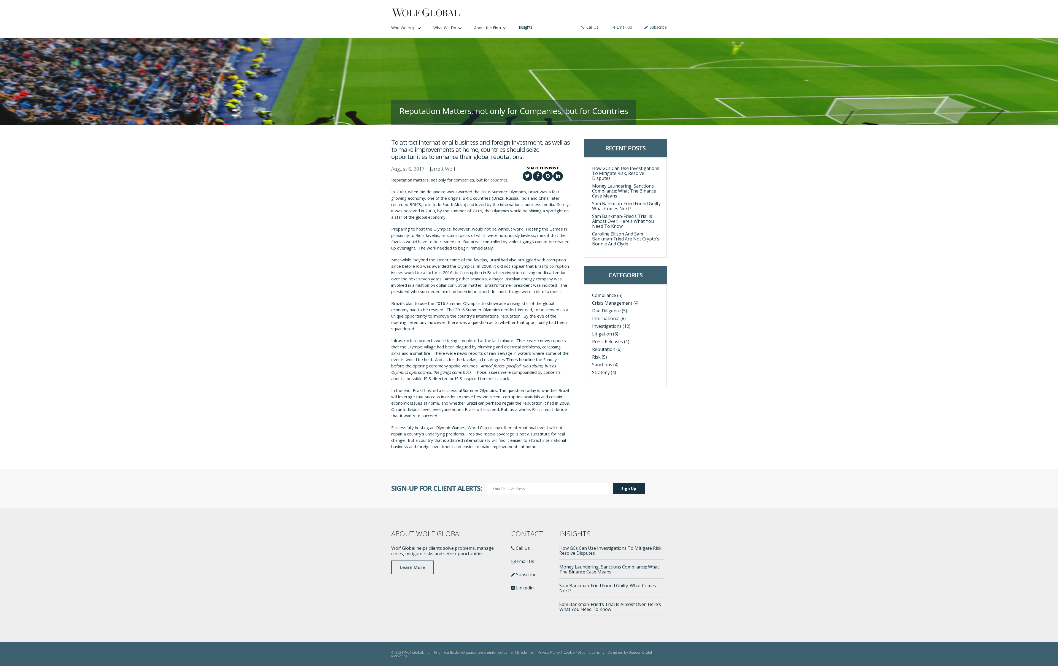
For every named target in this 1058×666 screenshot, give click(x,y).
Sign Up (628, 488)
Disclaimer (525, 652)
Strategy (601, 372)
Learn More (412, 567)
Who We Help (403, 27)
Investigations (607, 326)
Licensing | (598, 652)
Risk (596, 357)
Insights (526, 27)
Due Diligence (606, 311)
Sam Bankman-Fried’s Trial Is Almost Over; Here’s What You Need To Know (623, 221)
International (605, 318)
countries (498, 180)
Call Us (591, 27)
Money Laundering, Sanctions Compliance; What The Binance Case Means (624, 191)
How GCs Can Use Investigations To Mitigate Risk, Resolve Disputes (625, 173)
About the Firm (487, 27)
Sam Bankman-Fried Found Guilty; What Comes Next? (627, 206)
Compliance (604, 295)
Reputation (603, 349)
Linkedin (524, 588)
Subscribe (658, 27)
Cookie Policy (574, 652)
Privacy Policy (549, 652)
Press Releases (607, 342)
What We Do (444, 27)
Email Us (624, 27)
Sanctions (602, 365)
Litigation (602, 334)
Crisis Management (612, 303)
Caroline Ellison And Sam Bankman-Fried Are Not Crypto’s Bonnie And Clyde (625, 239)
